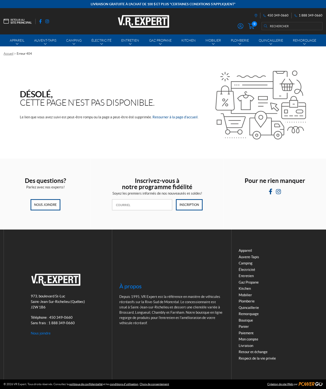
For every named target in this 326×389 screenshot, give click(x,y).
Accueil (8, 53)
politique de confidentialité (86, 384)
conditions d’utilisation (124, 384)
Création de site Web (280, 384)
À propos (130, 286)
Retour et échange (253, 352)
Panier (244, 326)
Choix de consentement (154, 384)
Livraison (246, 346)
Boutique (246, 320)
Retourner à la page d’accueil (175, 117)
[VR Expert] (143, 21)
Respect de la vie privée (257, 358)
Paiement (246, 333)
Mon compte (248, 339)
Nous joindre (45, 205)
